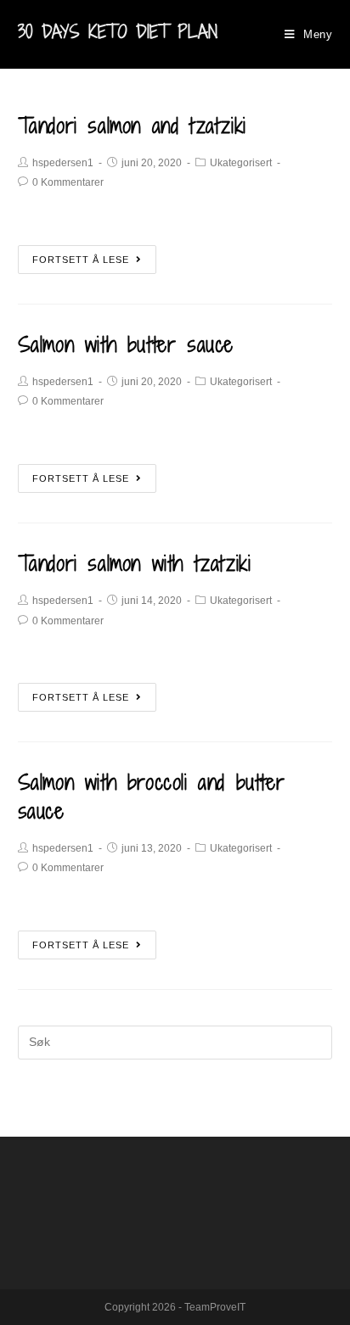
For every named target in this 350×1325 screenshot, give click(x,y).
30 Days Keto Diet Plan (117, 32)
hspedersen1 (62, 163)
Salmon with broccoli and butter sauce (151, 796)
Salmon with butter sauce (126, 344)
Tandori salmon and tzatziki (132, 125)
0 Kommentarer (68, 182)
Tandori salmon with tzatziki (134, 563)
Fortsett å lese (80, 259)
